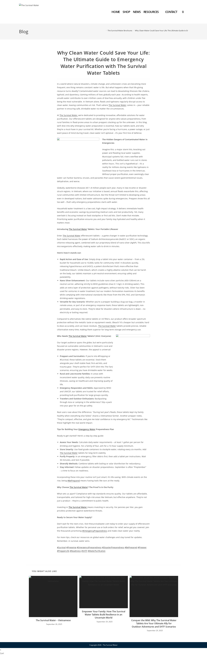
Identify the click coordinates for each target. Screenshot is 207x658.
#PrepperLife (63, 551)
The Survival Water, (69, 115)
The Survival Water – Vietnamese (53, 620)
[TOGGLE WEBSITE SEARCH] (187, 12)
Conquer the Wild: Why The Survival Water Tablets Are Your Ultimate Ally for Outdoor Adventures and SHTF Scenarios (153, 623)
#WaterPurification (96, 551)
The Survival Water (117, 105)
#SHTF (84, 551)
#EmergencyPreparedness (94, 530)
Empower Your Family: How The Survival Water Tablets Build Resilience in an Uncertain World (103, 614)
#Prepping (71, 547)
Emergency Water (86, 429)
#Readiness (75, 551)
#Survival (61, 547)
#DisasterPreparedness (113, 547)
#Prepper (142, 547)
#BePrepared (73, 480)
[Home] (104, 30)
